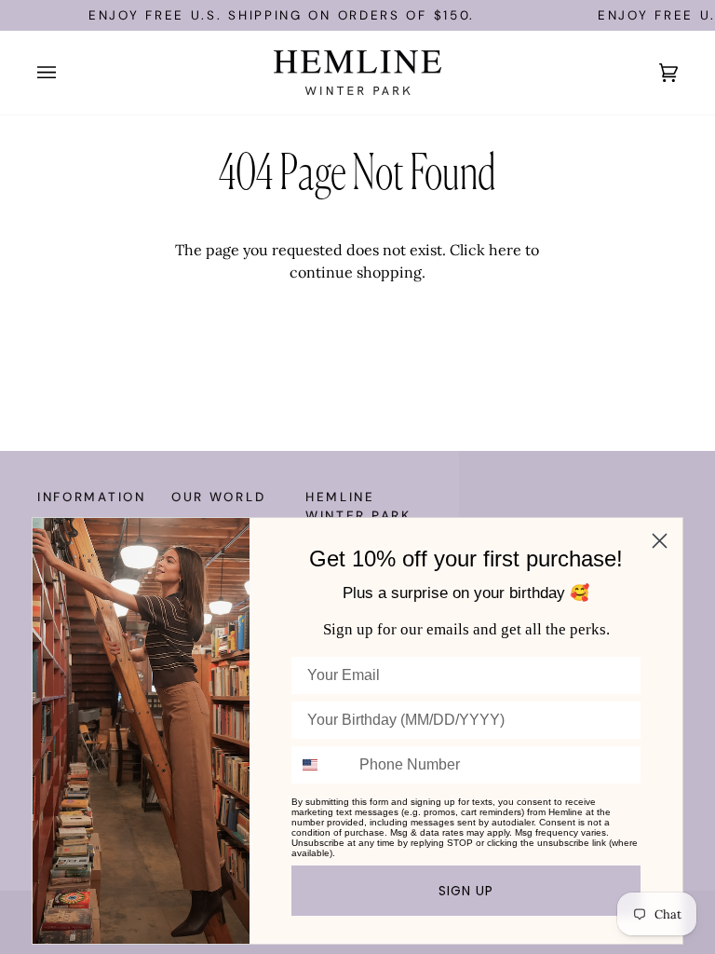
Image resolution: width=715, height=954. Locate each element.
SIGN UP (465, 890)
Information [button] (91, 497)
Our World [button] (218, 497)
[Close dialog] (659, 541)
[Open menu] (65, 73)
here (505, 249)
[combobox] (321, 765)
